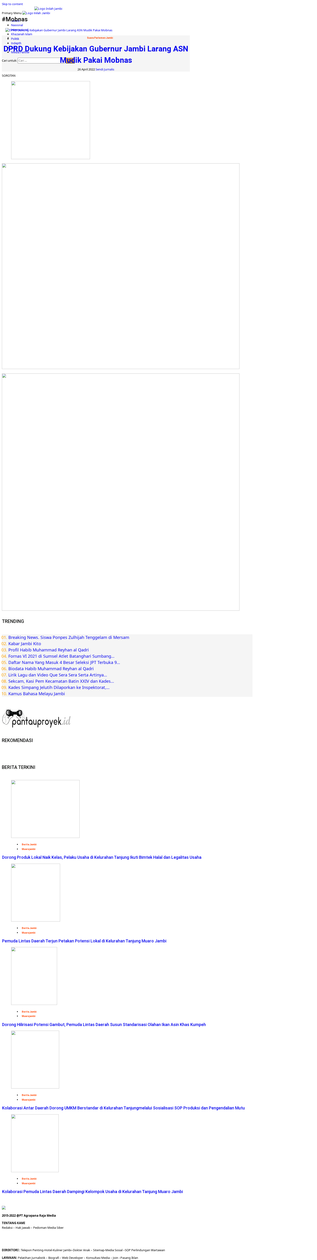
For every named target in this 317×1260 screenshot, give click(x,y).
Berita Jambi (29, 844)
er (81, 1250)
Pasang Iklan (129, 1258)
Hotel (48, 1250)
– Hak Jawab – (23, 1227)
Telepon (26, 1250)
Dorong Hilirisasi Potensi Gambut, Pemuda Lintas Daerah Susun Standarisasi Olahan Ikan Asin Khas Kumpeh (104, 1024)
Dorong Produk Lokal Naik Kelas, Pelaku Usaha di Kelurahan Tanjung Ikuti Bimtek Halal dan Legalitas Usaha (101, 857)
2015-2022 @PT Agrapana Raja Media (29, 1215)
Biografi (54, 1258)
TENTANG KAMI (13, 1223)
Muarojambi (29, 849)
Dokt (76, 1250)
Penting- (38, 1250)
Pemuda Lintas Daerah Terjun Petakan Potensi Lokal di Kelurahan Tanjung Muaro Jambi (84, 940)
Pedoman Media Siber (48, 1227)
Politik (15, 39)
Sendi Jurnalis (105, 69)
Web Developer (73, 1258)
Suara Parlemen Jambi (100, 38)
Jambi (67, 1250)
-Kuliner (57, 1250)
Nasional (17, 25)
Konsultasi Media (98, 1258)
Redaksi (7, 1227)
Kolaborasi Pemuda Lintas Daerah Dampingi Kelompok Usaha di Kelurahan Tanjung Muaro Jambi (92, 1191)
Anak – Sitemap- (93, 1250)
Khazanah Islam (21, 34)
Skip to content (12, 4)
